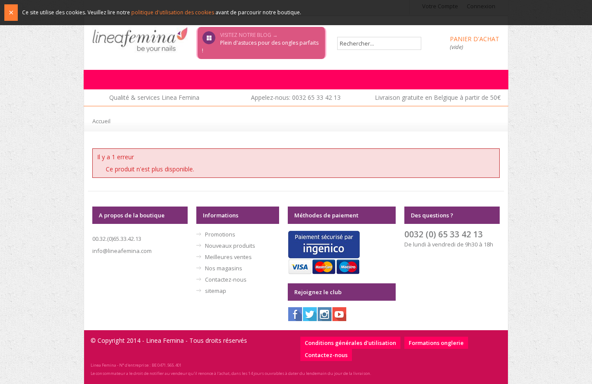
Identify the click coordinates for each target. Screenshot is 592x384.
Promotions (220, 234)
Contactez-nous (226, 279)
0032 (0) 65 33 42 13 (443, 234)
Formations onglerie (436, 343)
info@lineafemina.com (122, 251)
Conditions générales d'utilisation (350, 343)
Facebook (295, 314)
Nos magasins (223, 268)
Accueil (101, 121)
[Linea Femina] (140, 39)
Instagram (325, 314)
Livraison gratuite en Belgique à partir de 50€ (438, 97)
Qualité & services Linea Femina (154, 97)
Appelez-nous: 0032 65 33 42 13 (296, 97)
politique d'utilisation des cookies (172, 12)
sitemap (215, 291)
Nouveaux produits (230, 245)
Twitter (310, 314)
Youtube (339, 314)
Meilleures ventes (228, 257)
